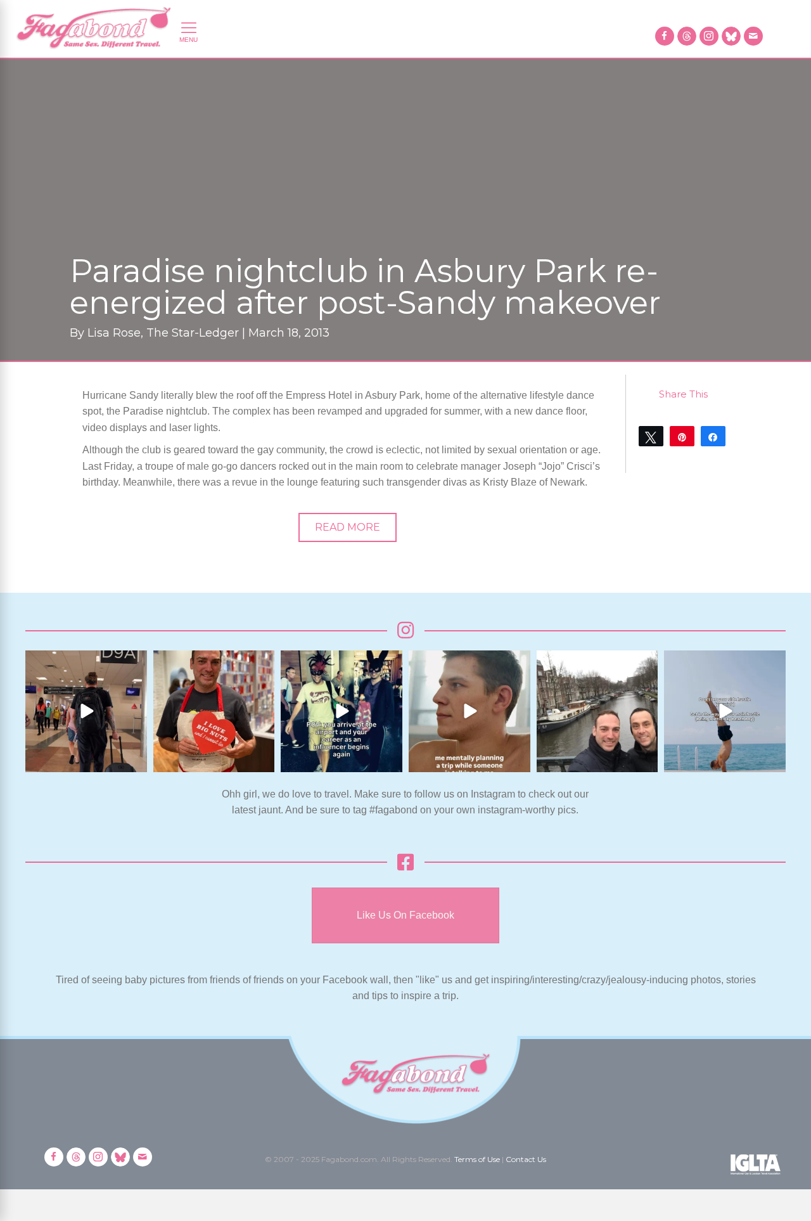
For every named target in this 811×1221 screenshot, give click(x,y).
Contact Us (526, 1159)
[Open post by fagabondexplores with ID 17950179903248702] (469, 711)
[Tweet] (651, 436)
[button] (347, 527)
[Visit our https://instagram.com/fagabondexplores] (708, 36)
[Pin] (682, 436)
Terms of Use (477, 1159)
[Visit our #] (753, 36)
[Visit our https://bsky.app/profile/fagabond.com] (731, 36)
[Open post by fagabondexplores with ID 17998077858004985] (725, 711)
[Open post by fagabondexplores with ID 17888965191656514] (597, 711)
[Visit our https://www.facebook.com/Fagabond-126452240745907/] (664, 36)
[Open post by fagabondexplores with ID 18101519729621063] (341, 711)
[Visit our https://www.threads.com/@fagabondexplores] (686, 36)
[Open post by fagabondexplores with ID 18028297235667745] (86, 711)
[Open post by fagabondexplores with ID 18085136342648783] (214, 711)
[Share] (713, 436)
